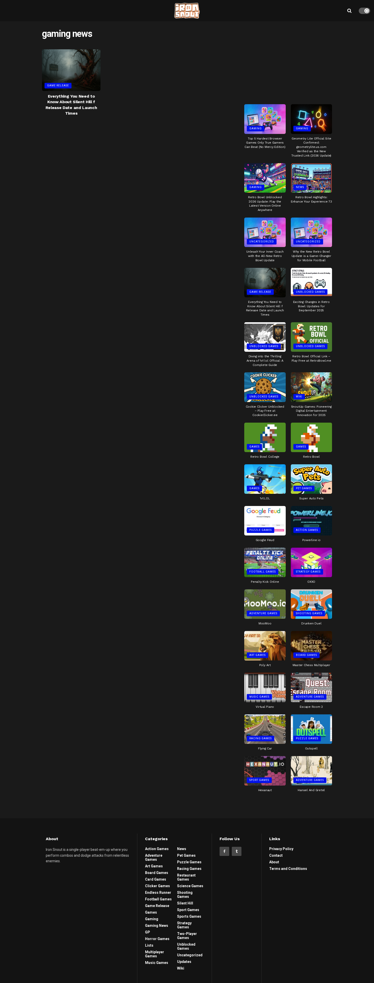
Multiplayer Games (154, 954)
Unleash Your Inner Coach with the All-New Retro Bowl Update (264, 256)
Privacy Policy (281, 849)
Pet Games (304, 488)
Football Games (262, 571)
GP (147, 932)
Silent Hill (185, 903)
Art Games (257, 655)
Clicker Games (157, 886)
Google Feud (265, 540)
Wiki (299, 396)
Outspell (311, 748)
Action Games (307, 530)
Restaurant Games (186, 877)
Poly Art (265, 665)
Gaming (255, 128)
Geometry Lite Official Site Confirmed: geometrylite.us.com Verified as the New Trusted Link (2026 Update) (311, 147)
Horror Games (157, 939)
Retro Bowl (311, 456)
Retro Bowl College (264, 456)
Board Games (306, 655)
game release (58, 85)
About (274, 862)
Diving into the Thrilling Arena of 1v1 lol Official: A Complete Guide (265, 361)
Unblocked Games (310, 291)
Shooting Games (309, 613)
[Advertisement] (288, 61)
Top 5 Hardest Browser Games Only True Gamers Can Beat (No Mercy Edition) (264, 143)
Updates (184, 962)
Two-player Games (187, 936)
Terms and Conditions (288, 869)
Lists (149, 945)
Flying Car (265, 748)
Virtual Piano (265, 707)
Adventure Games (263, 613)
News (300, 187)
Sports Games (189, 916)
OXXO (311, 581)
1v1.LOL (265, 498)
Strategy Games (308, 571)
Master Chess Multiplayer (311, 665)
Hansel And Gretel (311, 790)
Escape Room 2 (311, 707)
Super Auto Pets (311, 498)
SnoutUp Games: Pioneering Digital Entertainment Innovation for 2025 (311, 411)
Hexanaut (265, 790)
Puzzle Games (260, 530)
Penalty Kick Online (265, 581)
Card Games (155, 879)
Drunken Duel (311, 623)
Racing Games (260, 738)
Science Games (190, 886)
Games (254, 446)
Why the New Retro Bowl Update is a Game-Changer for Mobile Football (311, 256)
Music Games (259, 696)
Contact (276, 855)
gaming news (156, 926)
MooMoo (264, 623)
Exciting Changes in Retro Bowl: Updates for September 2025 (311, 306)
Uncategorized (261, 241)
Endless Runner (158, 892)
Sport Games (259, 780)
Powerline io (311, 540)
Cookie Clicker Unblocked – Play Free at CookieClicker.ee (265, 411)
